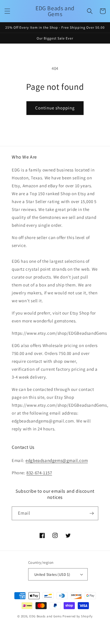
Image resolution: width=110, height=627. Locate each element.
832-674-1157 (39, 472)
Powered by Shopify (77, 616)
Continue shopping (55, 108)
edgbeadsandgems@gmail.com (57, 460)
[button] (7, 11)
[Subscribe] (91, 513)
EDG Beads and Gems (45, 616)
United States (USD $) (52, 574)
